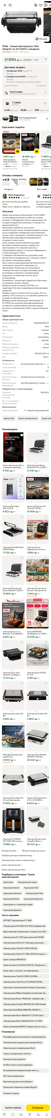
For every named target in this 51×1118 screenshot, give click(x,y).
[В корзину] (17, 151)
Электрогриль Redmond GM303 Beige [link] (13, 548)
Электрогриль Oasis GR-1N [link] (37, 715)
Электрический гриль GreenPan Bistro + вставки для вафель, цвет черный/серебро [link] (36, 840)
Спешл (12, 1114)
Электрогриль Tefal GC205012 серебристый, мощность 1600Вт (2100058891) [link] (10, 161)
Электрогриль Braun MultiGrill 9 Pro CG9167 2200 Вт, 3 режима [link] (36, 466)
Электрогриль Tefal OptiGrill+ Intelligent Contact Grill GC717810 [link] (12, 674)
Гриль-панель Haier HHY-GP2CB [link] (11, 507)
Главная (4, 1114)
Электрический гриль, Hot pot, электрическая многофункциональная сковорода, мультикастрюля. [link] (37, 589)
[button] (25, 59)
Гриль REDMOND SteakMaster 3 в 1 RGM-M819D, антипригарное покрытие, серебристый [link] (37, 633)
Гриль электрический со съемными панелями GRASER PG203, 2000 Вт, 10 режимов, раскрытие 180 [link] (13, 466)
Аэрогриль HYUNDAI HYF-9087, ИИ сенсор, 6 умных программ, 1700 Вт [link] (13, 840)
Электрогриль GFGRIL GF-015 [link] (36, 674)
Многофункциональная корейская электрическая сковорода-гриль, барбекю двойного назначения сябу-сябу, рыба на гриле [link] (13, 756)
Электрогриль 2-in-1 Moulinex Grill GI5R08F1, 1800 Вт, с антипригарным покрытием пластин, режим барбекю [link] (13, 633)
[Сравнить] (35, 5)
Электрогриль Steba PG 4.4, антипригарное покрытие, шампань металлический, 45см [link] (13, 799)
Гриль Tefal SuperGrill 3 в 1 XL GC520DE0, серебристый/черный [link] (37, 799)
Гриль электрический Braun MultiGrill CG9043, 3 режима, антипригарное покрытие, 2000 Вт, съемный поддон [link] (13, 589)
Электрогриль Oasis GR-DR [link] (13, 715)
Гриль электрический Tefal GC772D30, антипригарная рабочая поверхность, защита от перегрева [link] (37, 507)
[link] (8, 882)
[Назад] (5, 5)
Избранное (30, 1114)
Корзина (38, 1114)
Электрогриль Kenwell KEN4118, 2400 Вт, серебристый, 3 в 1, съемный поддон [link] (36, 756)
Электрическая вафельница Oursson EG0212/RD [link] (36, 548)
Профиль (46, 1114)
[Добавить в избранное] (40, 5)
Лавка (21, 1114)
